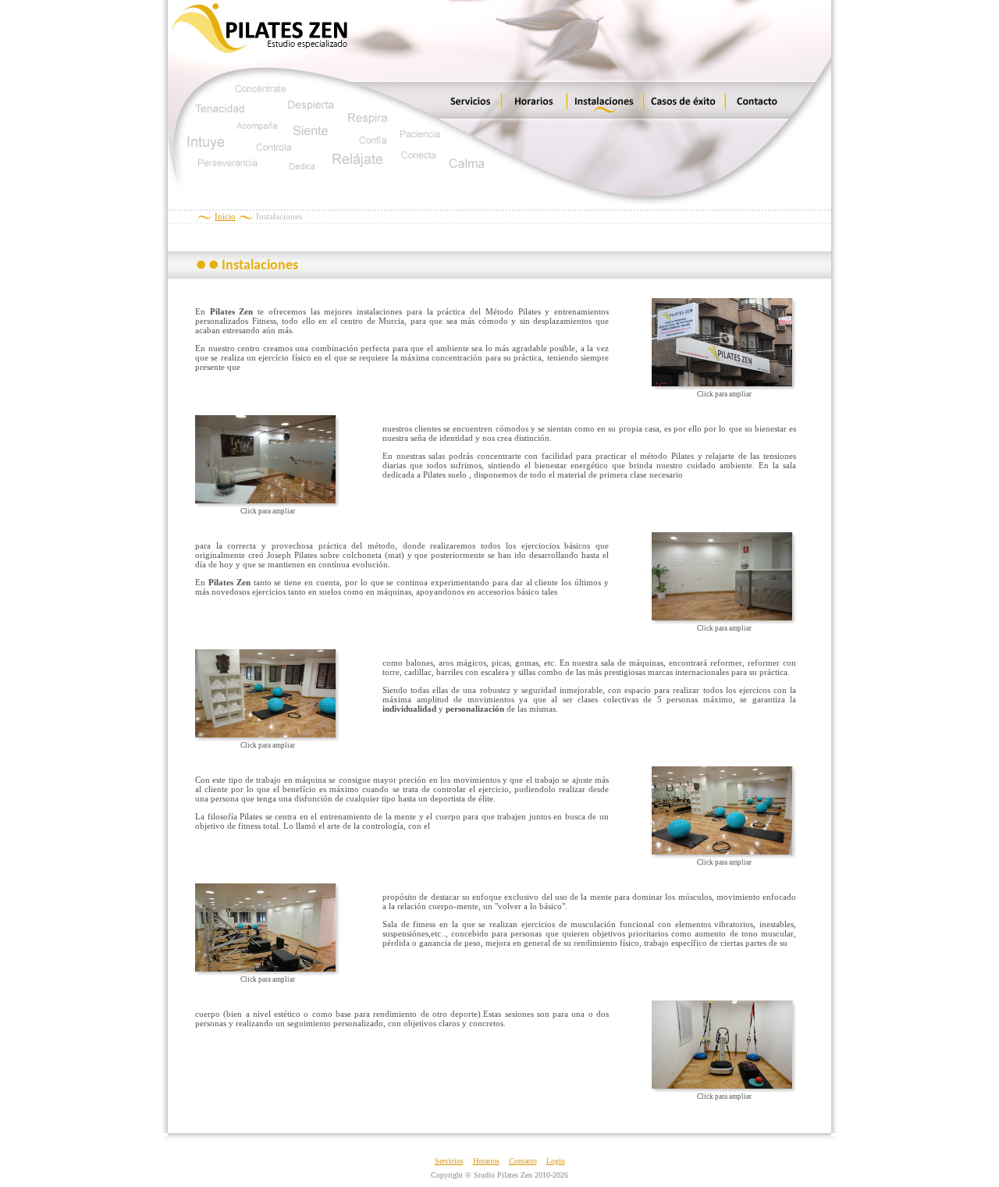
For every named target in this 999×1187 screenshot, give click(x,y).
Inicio (225, 216)
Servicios (449, 1161)
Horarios (486, 1161)
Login (555, 1161)
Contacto (523, 1161)
